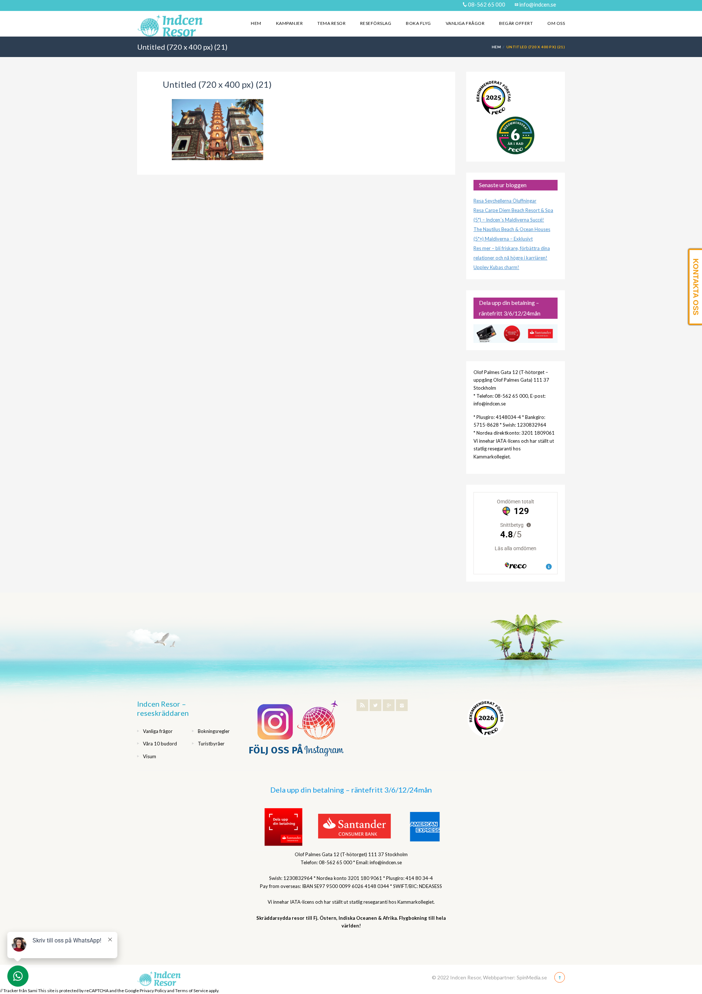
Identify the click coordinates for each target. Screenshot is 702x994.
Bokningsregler (214, 731)
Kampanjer (289, 23)
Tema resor (331, 23)
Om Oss (556, 23)
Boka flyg (418, 23)
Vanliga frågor (465, 23)
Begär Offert (516, 23)
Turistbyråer (211, 744)
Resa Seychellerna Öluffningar (504, 201)
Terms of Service (191, 990)
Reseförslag (375, 23)
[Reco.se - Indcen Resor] (493, 98)
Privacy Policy (153, 990)
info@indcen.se (537, 4)
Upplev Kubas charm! (496, 267)
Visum (149, 756)
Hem (256, 23)
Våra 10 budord (160, 744)
